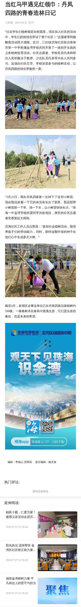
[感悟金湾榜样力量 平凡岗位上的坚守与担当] (57, 591)
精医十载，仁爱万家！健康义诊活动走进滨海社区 (21, 515)
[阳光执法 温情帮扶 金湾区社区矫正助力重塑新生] (57, 558)
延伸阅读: (12, 503)
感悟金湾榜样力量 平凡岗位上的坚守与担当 (21, 581)
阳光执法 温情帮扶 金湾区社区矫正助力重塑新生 (21, 548)
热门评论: (12, 482)
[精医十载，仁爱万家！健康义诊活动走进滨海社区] (57, 524)
